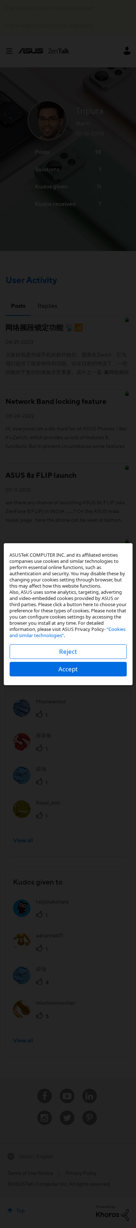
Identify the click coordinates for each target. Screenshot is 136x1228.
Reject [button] (68, 651)
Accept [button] (68, 669)
